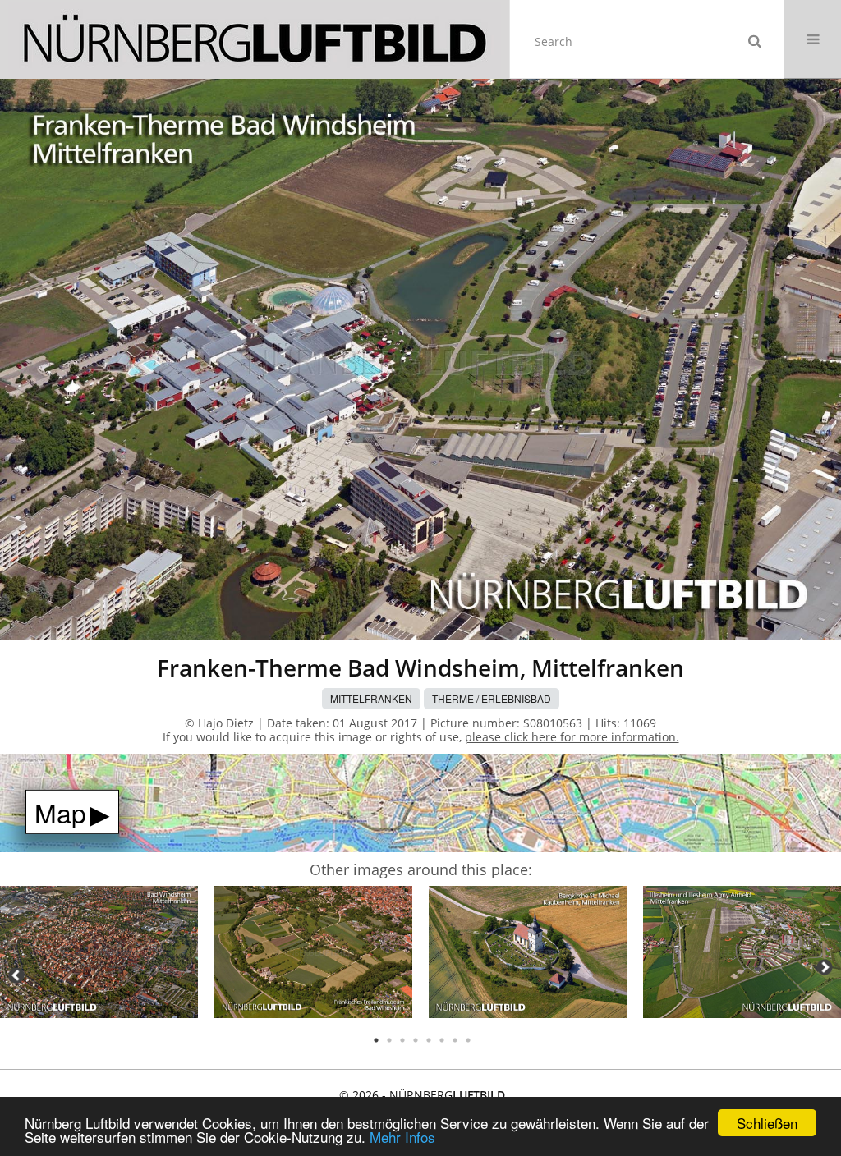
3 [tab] (402, 1040)
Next (824, 967)
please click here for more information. (572, 737)
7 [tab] (455, 1040)
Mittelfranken (371, 698)
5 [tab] (428, 1040)
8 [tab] (468, 1040)
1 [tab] (376, 1040)
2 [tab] (389, 1040)
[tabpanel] (99, 955)
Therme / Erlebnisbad (491, 698)
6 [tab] (442, 1040)
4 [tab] (415, 1040)
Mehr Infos (402, 1136)
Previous (16, 975)
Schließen (767, 1122)
